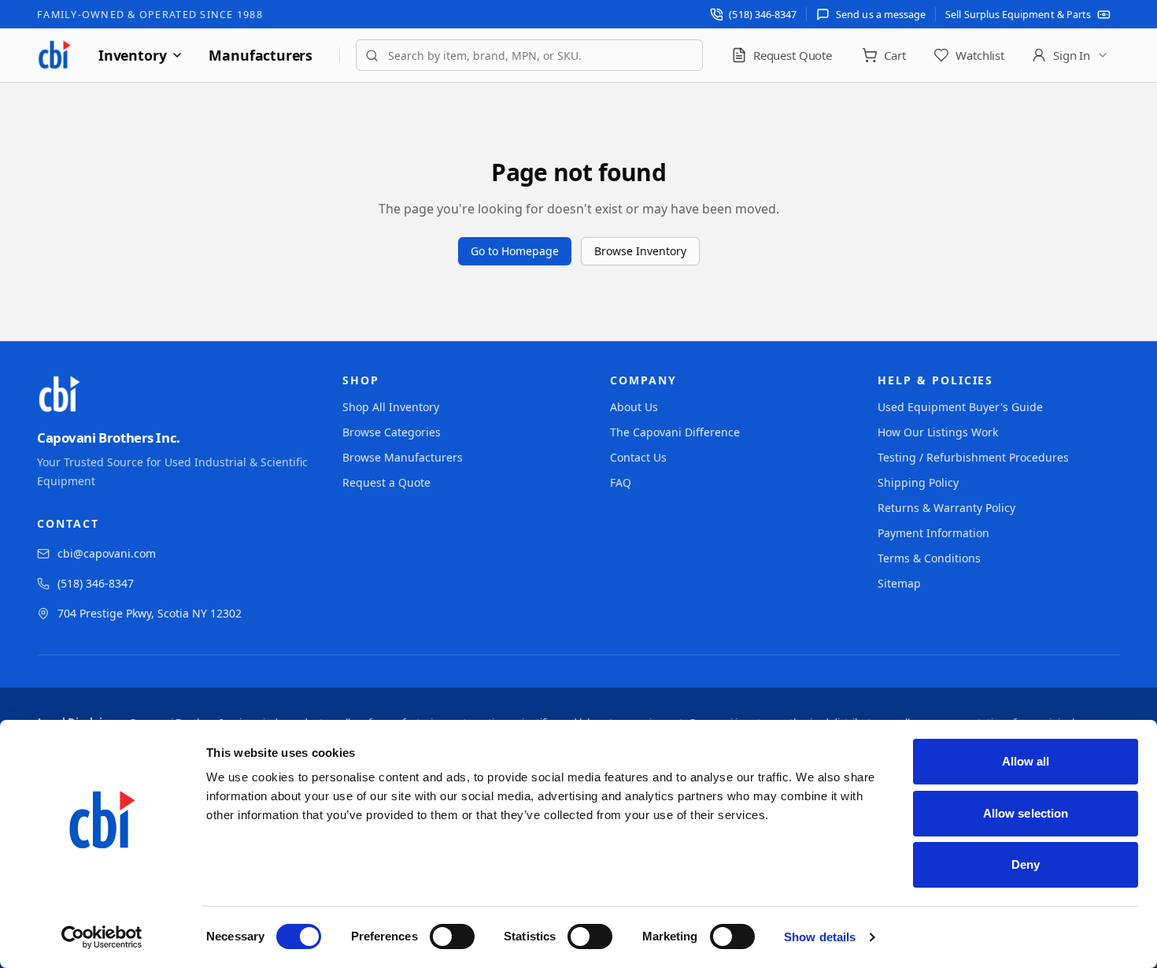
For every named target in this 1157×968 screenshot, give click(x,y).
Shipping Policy (918, 482)
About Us (634, 406)
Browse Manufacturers (402, 457)
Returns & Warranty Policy (946, 507)
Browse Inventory (640, 250)
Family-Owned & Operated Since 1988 (150, 14)
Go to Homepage (515, 250)
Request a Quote (386, 482)
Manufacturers (260, 55)
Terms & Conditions (929, 558)
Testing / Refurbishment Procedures (973, 457)
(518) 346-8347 (95, 583)
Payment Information (933, 532)
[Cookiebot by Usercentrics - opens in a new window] (102, 937)
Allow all (1026, 761)
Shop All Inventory (390, 406)
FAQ (620, 482)
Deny (1025, 864)
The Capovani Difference (675, 432)
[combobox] (529, 55)
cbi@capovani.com (106, 553)
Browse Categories (391, 432)
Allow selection (1026, 813)
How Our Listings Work (938, 432)
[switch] (452, 936)
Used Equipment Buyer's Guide (960, 406)
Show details (820, 937)
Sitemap (899, 583)
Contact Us (638, 457)
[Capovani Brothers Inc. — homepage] (54, 55)
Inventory (132, 55)
